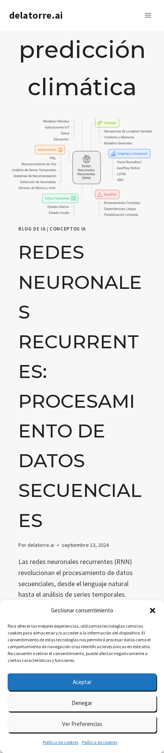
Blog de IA (31, 229)
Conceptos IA (68, 229)
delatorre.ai (40, 545)
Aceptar (82, 682)
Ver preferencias (82, 723)
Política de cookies (60, 742)
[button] (152, 610)
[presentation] (82, 167)
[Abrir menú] (148, 15)
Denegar (82, 703)
